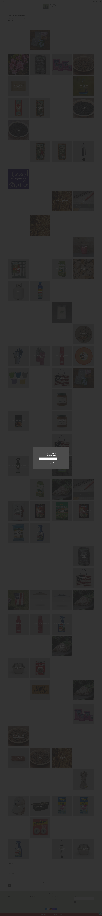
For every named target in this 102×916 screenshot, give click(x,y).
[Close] (67, 448)
